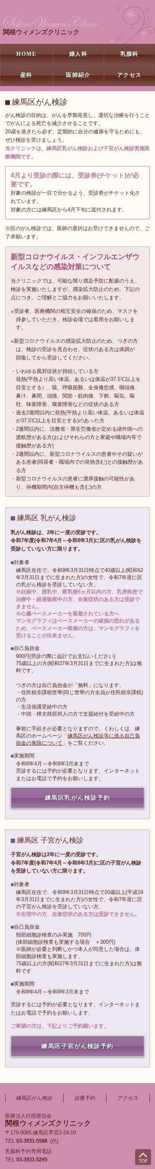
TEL (26, 1160)
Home (26, 54)
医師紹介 (78, 75)
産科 (26, 75)
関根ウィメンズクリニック (41, 32)
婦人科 (78, 54)
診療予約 (85, 1098)
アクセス (129, 75)
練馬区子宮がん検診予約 (77, 1046)
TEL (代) (31, 1141)
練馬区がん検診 (34, 1098)
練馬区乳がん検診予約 (77, 797)
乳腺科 (129, 54)
